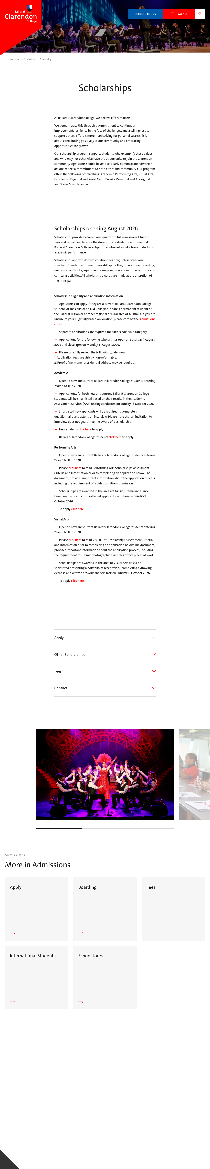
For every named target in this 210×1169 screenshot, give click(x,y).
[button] (105, 637)
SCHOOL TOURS (145, 14)
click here (85, 429)
